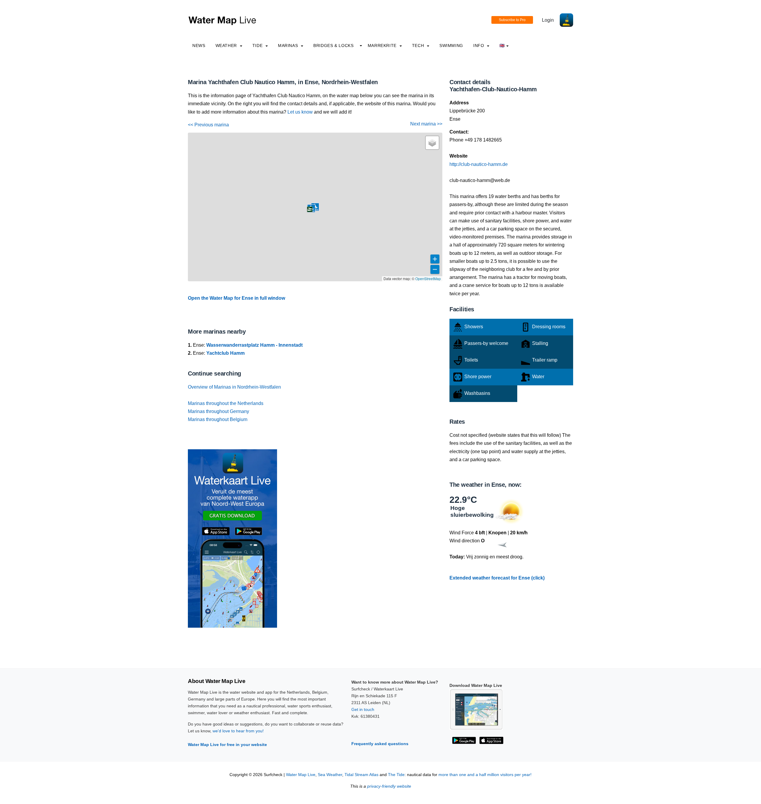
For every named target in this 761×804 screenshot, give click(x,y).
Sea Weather (330, 774)
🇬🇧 (502, 45)
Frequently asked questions (379, 743)
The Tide (396, 774)
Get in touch (362, 709)
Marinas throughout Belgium (217, 419)
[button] (310, 209)
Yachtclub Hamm (225, 353)
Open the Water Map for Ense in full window (236, 298)
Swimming (451, 45)
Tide (258, 45)
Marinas (288, 45)
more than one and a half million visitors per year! (485, 774)
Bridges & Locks (333, 45)
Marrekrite (383, 45)
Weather (227, 45)
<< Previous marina (208, 124)
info (479, 45)
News (198, 45)
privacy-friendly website (389, 786)
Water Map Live (300, 774)
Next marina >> (426, 123)
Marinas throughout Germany (218, 411)
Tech (418, 45)
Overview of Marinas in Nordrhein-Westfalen (234, 387)
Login (548, 20)
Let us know (300, 111)
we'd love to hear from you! (238, 730)
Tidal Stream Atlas (361, 774)
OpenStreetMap (428, 278)
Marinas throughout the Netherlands (225, 403)
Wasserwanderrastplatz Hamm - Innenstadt (254, 345)
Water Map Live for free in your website (227, 744)
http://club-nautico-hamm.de (478, 164)
